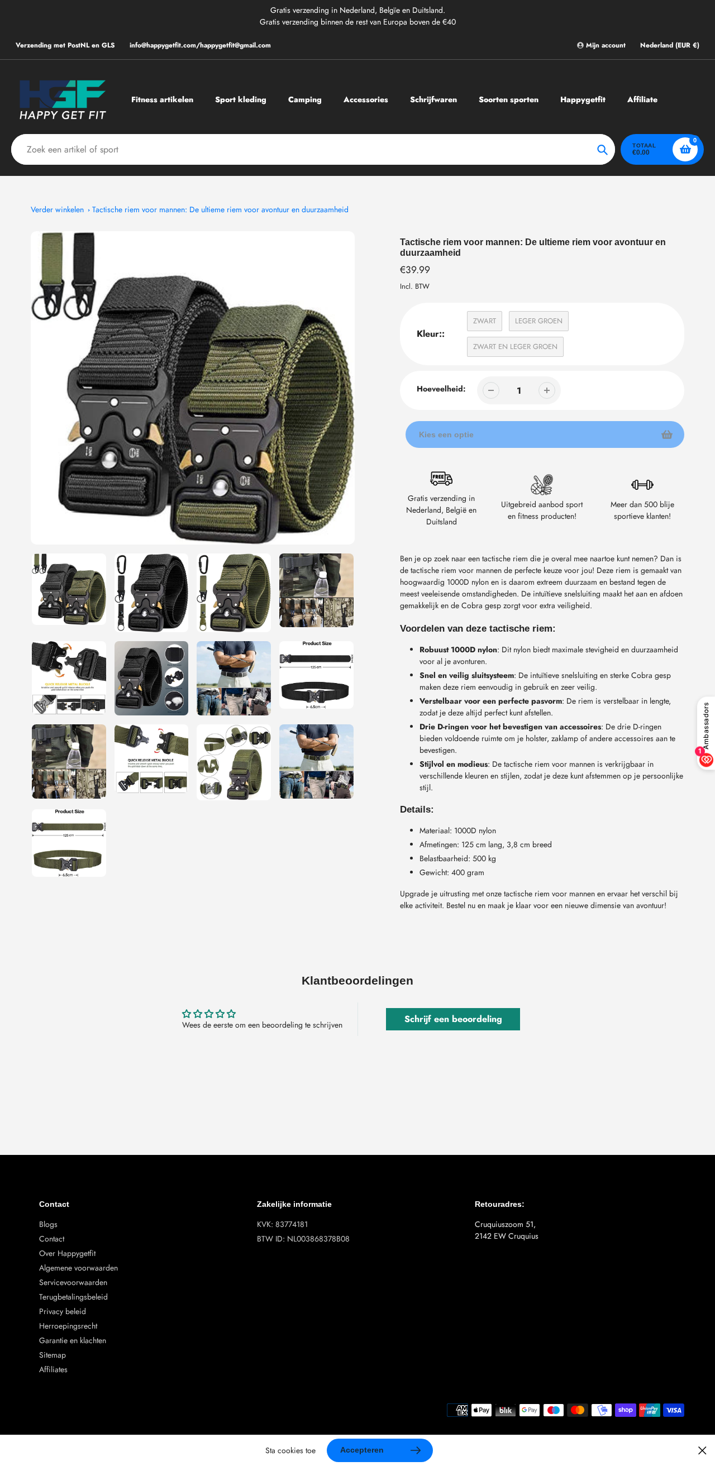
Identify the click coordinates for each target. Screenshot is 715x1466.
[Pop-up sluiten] (702, 1451)
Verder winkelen (57, 209)
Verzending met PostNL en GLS (65, 45)
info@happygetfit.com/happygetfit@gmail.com (200, 45)
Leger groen (539, 321)
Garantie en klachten (72, 1340)
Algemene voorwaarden (78, 1267)
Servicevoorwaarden (73, 1282)
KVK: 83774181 (282, 1224)
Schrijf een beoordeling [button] (453, 1019)
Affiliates (53, 1369)
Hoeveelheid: (441, 388)
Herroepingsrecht (68, 1325)
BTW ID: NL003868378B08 (303, 1238)
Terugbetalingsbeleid (73, 1296)
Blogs (48, 1224)
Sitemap (52, 1354)
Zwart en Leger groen (515, 346)
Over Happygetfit (67, 1253)
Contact (51, 1238)
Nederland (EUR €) (669, 45)
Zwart (484, 321)
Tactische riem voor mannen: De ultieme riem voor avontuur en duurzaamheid (220, 209)
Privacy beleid (62, 1311)
